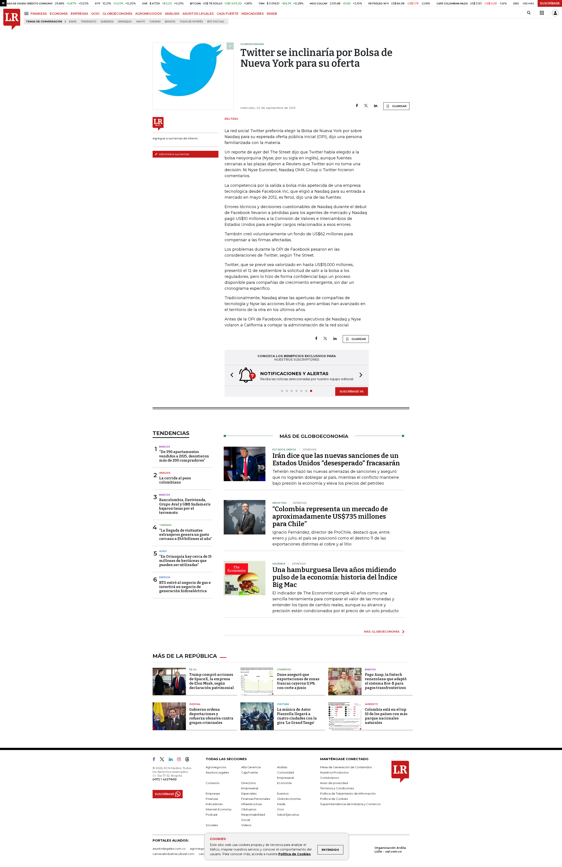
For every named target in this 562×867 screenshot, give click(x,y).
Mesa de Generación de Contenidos (346, 767)
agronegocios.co (202, 848)
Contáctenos (329, 777)
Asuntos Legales (217, 772)
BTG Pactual (215, 21)
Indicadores (214, 804)
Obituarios (248, 809)
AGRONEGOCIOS (148, 14)
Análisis (165, 472)
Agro (163, 551)
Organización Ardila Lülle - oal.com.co (390, 849)
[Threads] (189, 760)
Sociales (212, 825)
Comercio (284, 669)
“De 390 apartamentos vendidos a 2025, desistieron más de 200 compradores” (184, 456)
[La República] (11, 19)
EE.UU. (193, 669)
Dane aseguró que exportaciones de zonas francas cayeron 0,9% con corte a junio (298, 681)
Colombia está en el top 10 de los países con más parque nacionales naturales (386, 716)
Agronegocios (216, 767)
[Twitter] (366, 106)
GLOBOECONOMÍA (117, 14)
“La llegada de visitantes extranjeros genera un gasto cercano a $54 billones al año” (185, 534)
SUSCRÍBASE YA (352, 391)
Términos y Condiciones (337, 788)
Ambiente (371, 704)
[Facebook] (357, 106)
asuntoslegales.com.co (169, 848)
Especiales (248, 793)
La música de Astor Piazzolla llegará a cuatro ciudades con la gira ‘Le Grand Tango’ (297, 716)
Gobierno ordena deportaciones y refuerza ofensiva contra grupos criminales (211, 716)
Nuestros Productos (334, 772)
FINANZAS (39, 14)
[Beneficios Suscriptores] (542, 13)
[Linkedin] (375, 106)
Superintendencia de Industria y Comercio (350, 804)
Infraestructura (251, 804)
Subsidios (107, 21)
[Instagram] (180, 760)
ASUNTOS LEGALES (198, 14)
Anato (140, 21)
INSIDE (272, 14)
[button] (230, 375)
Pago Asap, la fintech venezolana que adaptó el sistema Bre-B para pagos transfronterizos (386, 681)
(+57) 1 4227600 (165, 779)
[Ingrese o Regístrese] (555, 13)
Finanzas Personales (255, 798)
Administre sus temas (173, 154)
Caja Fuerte (249, 772)
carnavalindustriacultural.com (173, 854)
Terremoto (88, 21)
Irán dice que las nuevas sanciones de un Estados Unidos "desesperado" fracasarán (336, 459)
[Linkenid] (172, 760)
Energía (164, 577)
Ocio (280, 809)
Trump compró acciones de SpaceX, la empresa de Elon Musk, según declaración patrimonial (211, 681)
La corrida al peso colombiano (175, 480)
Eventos (282, 793)
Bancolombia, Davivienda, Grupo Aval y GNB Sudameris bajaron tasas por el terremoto (185, 506)
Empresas (213, 793)
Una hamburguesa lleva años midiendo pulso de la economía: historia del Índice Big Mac (334, 577)
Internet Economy (218, 809)
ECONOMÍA (59, 14)
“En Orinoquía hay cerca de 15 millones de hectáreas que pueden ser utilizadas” (185, 560)
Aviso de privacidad (334, 783)
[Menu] (27, 13)
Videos (246, 825)
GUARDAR (399, 106)
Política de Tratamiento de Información (348, 793)
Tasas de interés (191, 21)
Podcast (212, 814)
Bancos (170, 21)
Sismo (72, 21)
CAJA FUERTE (227, 14)
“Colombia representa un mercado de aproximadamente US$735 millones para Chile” (330, 516)
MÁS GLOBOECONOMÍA (382, 631)
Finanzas (212, 798)
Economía (284, 783)
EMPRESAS (79, 14)
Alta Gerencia (251, 767)
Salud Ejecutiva (288, 814)
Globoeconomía (289, 798)
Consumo (213, 783)
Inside (281, 804)
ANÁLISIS (172, 14)
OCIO (95, 14)
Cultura (283, 704)
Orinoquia (125, 21)
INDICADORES (252, 14)
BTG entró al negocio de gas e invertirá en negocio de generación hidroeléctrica (185, 587)
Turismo (154, 21)
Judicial (194, 704)
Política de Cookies (294, 854)
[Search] (529, 13)
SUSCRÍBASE (550, 3)
